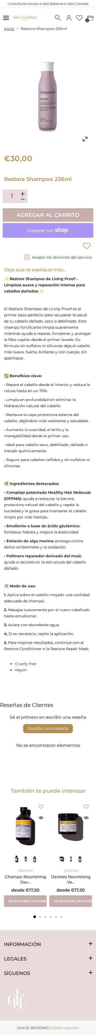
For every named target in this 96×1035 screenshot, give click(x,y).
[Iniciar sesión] (68, 17)
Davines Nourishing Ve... (70, 879)
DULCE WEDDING (33, 1028)
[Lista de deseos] (79, 17)
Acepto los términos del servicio (62, 257)
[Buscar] (58, 17)
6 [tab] (61, 917)
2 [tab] (40, 917)
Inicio (9, 28)
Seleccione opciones (27, 901)
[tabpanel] (25, 854)
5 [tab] (56, 917)
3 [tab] (45, 917)
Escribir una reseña (48, 728)
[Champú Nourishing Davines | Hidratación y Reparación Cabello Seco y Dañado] (25, 826)
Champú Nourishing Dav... (25, 879)
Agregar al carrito (48, 215)
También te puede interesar (48, 791)
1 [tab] (34, 916)
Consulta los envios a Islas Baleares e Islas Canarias (48, 4)
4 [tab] (50, 917)
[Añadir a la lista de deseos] (86, 246)
